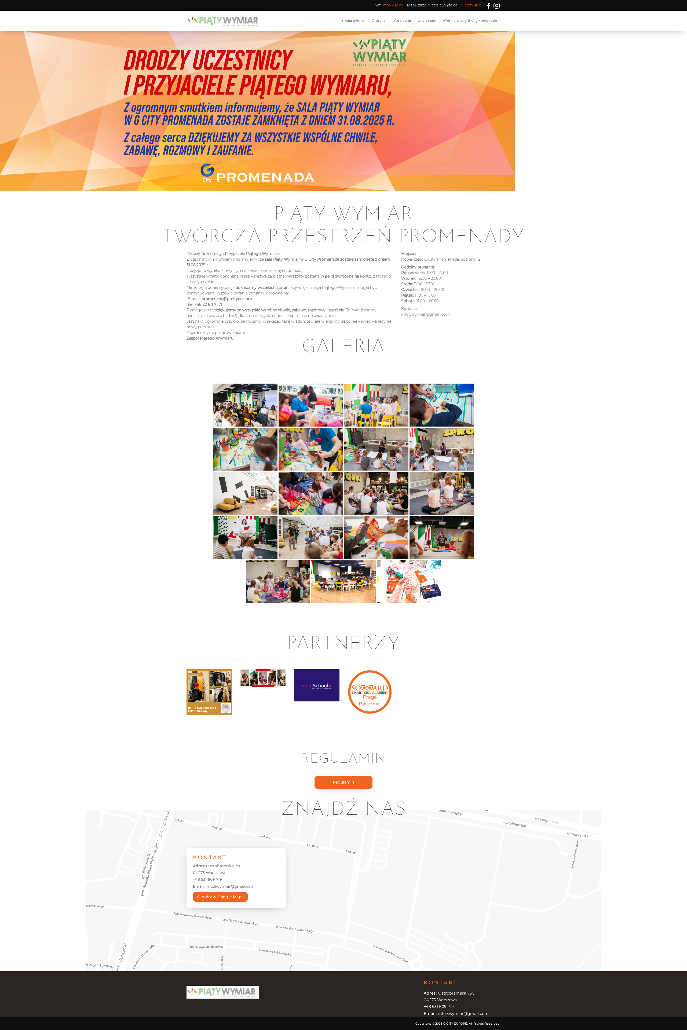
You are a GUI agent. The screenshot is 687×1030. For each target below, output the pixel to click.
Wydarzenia (401, 21)
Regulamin (344, 782)
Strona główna (352, 21)
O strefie (378, 21)
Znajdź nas (427, 21)
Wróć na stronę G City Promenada (470, 21)
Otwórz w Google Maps (220, 896)
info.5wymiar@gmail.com (425, 314)
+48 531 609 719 (207, 879)
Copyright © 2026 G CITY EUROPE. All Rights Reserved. (457, 1023)
